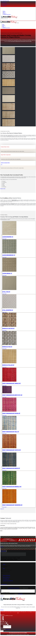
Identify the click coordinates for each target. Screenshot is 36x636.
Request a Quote (4, 615)
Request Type (2, 614)
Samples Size (2, 620)
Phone (1, 619)
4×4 (2, 621)
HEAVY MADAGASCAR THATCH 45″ (11, 450)
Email (1, 618)
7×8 (6, 621)
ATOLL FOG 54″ (6, 291)
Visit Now (1, 546)
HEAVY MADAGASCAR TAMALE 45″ (11, 383)
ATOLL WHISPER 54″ (7, 310)
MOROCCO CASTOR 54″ (8, 328)
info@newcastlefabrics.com (9, 580)
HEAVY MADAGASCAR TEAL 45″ (10, 431)
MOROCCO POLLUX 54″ (8, 365)
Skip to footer (7, 0)
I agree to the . (6, 629)
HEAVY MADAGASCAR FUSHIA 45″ (11, 413)
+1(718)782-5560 (4, 2)
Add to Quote (4, 238)
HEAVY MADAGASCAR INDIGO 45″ (11, 468)
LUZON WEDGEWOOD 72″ (8, 255)
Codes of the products (3, 624)
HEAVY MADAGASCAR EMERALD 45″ (12, 486)
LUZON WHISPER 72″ (7, 236)
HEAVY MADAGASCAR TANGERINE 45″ (12, 505)
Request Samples (10, 615)
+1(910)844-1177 (4, 5)
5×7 (4, 621)
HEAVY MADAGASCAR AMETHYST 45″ (12, 395)
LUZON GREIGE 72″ (7, 273)
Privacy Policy (8, 629)
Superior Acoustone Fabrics (5, 162)
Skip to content (2, 0)
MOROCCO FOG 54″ (7, 346)
